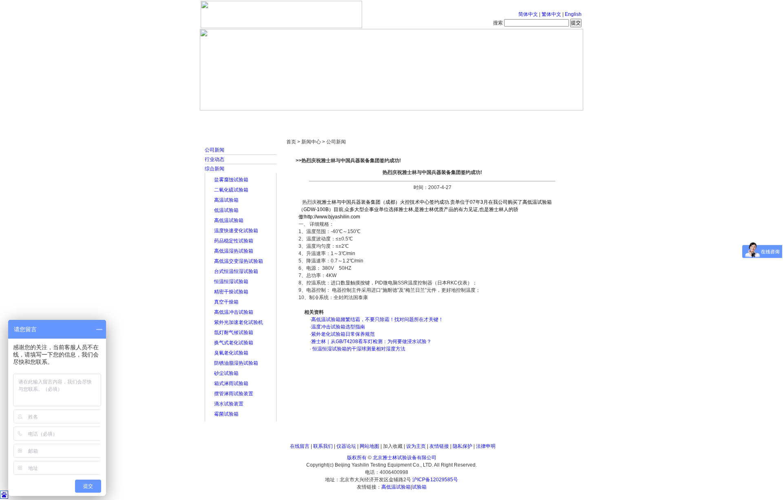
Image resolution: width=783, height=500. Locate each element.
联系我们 (323, 446)
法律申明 (485, 446)
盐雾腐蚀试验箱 (231, 180)
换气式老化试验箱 (233, 343)
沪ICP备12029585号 (435, 479)
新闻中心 (316, 118)
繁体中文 (551, 14)
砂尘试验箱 (226, 373)
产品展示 (360, 118)
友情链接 (439, 446)
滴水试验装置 (228, 404)
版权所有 (357, 457)
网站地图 (369, 446)
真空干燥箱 (226, 302)
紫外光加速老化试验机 (238, 322)
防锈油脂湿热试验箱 (236, 363)
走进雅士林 (271, 118)
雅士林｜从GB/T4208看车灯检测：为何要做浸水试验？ (371, 341)
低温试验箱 (226, 210)
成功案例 (405, 118)
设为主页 (416, 446)
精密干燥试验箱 (231, 292)
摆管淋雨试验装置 (233, 393)
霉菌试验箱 (226, 414)
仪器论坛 (346, 446)
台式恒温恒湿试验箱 (236, 271)
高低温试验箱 (228, 220)
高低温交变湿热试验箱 (238, 261)
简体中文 (528, 14)
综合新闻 (214, 169)
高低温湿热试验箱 (233, 251)
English (573, 14)
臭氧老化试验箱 (231, 353)
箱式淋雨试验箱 (231, 383)
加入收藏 (393, 446)
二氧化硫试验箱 (231, 190)
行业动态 (214, 159)
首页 (226, 118)
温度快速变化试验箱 (236, 230)
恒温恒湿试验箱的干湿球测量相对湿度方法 (358, 349)
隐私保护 (462, 446)
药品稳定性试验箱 (233, 241)
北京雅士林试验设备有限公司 (404, 457)
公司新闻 (214, 150)
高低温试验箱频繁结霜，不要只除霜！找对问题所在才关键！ (377, 319)
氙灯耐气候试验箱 (233, 332)
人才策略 (450, 118)
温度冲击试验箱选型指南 (338, 327)
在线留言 (300, 446)
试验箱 (419, 487)
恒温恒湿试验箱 (231, 281)
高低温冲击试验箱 (233, 312)
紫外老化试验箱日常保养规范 (343, 334)
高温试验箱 (226, 200)
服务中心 (495, 118)
